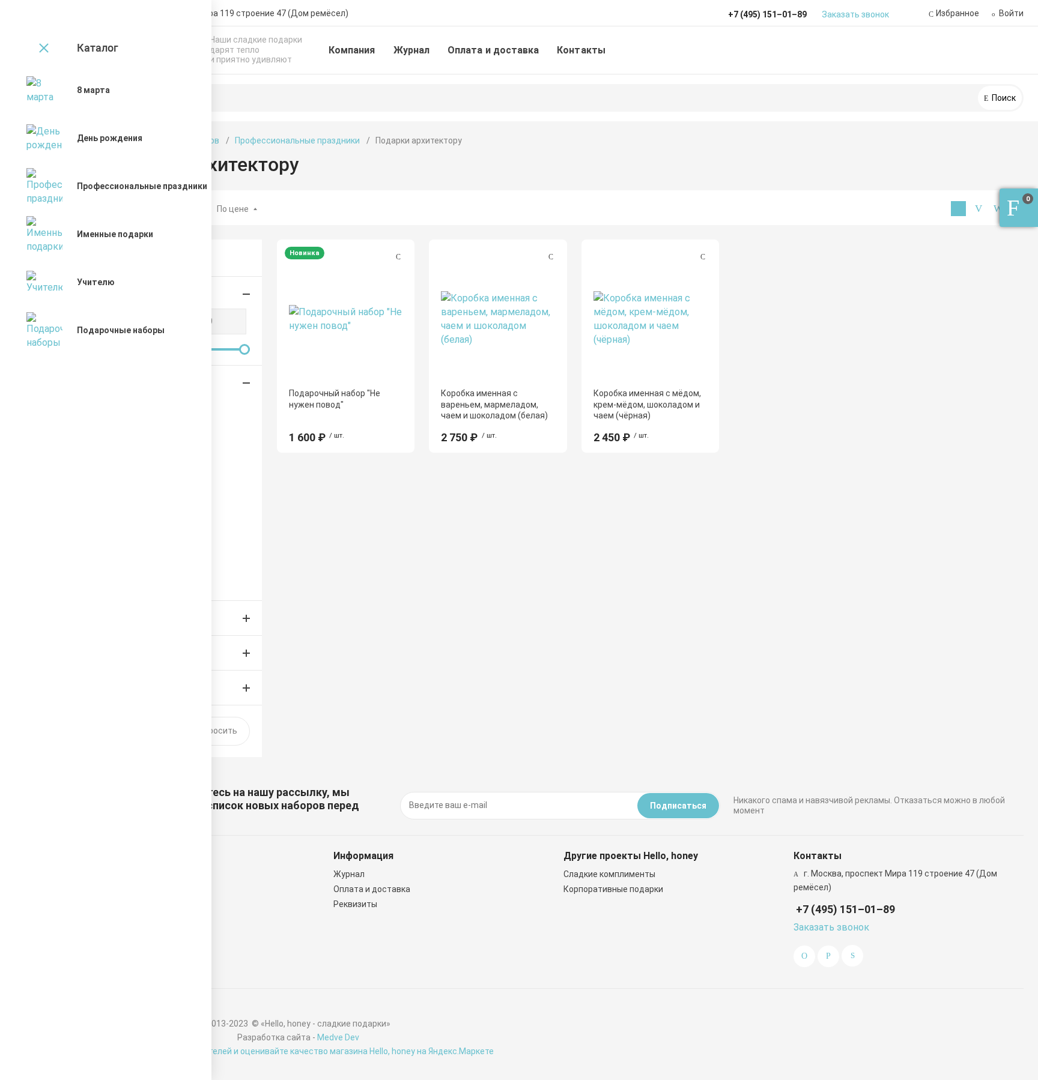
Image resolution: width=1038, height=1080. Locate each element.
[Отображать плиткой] (958, 208)
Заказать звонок (855, 14)
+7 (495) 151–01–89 (845, 909)
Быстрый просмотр (346, 319)
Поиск (1003, 98)
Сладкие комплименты (609, 874)
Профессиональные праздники (297, 140)
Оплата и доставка (493, 50)
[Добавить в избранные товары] (398, 256)
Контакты (581, 50)
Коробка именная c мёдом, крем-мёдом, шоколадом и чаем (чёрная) (647, 404)
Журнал (411, 50)
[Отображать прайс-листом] (998, 208)
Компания (352, 50)
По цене (233, 209)
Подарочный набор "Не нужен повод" (334, 398)
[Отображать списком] (978, 208)
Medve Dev (338, 1037)
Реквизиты (355, 904)
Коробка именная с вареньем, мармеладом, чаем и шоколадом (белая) (494, 404)
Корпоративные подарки (613, 889)
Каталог (97, 47)
